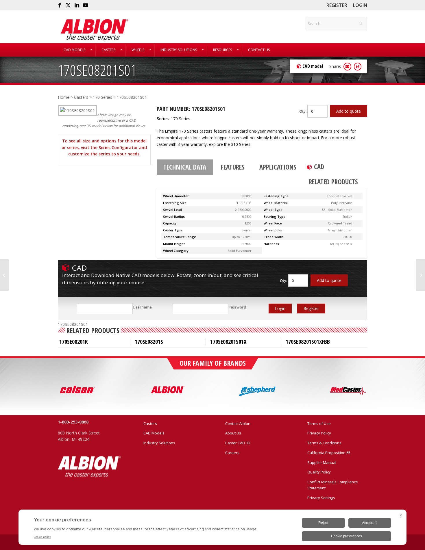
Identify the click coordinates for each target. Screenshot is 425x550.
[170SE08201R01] (4, 275)
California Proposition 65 (328, 452)
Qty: (303, 111)
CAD (319, 166)
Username (142, 307)
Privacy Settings (321, 497)
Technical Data (184, 167)
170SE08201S (149, 341)
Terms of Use (319, 423)
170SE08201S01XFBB (308, 341)
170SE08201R (73, 341)
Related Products (333, 181)
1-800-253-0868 (73, 422)
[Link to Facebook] (59, 5)
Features (233, 167)
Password (237, 307)
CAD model (312, 66)
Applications (277, 167)
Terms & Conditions (324, 442)
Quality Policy (319, 472)
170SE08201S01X (228, 341)
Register (336, 5)
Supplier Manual (321, 462)
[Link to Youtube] (85, 5)
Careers (232, 452)
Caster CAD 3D (237, 442)
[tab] (185, 167)
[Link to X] (68, 5)
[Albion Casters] (94, 30)
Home (63, 97)
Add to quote (348, 111)
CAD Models (154, 433)
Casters (81, 97)
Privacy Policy (319, 433)
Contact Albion (237, 423)
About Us (233, 433)
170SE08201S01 (97, 70)
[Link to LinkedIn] (77, 5)
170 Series (102, 97)
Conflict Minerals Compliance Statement (332, 484)
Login (360, 5)
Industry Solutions (159, 442)
